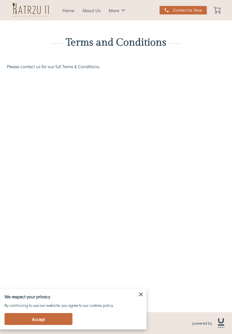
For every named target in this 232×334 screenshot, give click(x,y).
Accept (38, 319)
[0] (217, 10)
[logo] (221, 323)
